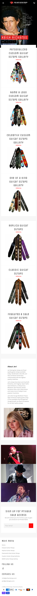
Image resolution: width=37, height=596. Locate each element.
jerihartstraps (9, 586)
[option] (18, 27)
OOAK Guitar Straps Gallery (10, 559)
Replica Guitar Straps (8, 550)
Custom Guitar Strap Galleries (11, 556)
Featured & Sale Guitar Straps (11, 553)
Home (3, 545)
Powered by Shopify (17, 586)
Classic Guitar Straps (8, 548)
